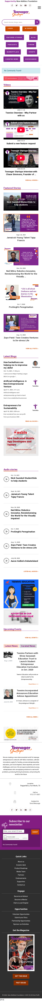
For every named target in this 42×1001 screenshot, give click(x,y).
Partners (21, 875)
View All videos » (31, 180)
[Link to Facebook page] (12, 5)
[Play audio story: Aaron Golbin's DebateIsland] (6, 562)
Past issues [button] (21, 983)
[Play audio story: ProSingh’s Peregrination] (6, 533)
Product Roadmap (21, 868)
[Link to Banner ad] (21, 78)
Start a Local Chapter (21, 903)
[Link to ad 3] (21, 594)
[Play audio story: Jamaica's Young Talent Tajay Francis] (6, 496)
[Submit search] (37, 22)
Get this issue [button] (21, 976)
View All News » (32, 717)
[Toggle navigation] (39, 7)
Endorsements (21, 878)
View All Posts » (32, 348)
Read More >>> (33, 684)
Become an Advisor (21, 896)
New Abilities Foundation (26, 1)
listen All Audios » (31, 571)
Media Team (21, 871)
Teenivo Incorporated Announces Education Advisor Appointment (27, 693)
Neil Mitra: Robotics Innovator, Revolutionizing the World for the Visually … (21, 274)
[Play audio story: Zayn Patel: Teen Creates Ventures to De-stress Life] (6, 547)
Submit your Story (21, 917)
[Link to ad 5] (21, 734)
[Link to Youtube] (25, 5)
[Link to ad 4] (21, 617)
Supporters (21, 881)
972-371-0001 (35, 794)
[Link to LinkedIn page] (21, 5)
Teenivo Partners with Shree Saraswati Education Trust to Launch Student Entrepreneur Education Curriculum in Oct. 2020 (27, 661)
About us (21, 862)
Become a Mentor (21, 899)
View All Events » (31, 637)
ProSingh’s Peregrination (21, 307)
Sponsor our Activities (21, 924)
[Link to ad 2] (21, 441)
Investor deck (21, 865)
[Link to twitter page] (16, 5)
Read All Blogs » (31, 421)
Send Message (35, 803)
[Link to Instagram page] (30, 5)
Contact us (21, 885)
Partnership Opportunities (21, 921)
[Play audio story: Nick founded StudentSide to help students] (6, 480)
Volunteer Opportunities (21, 914)
